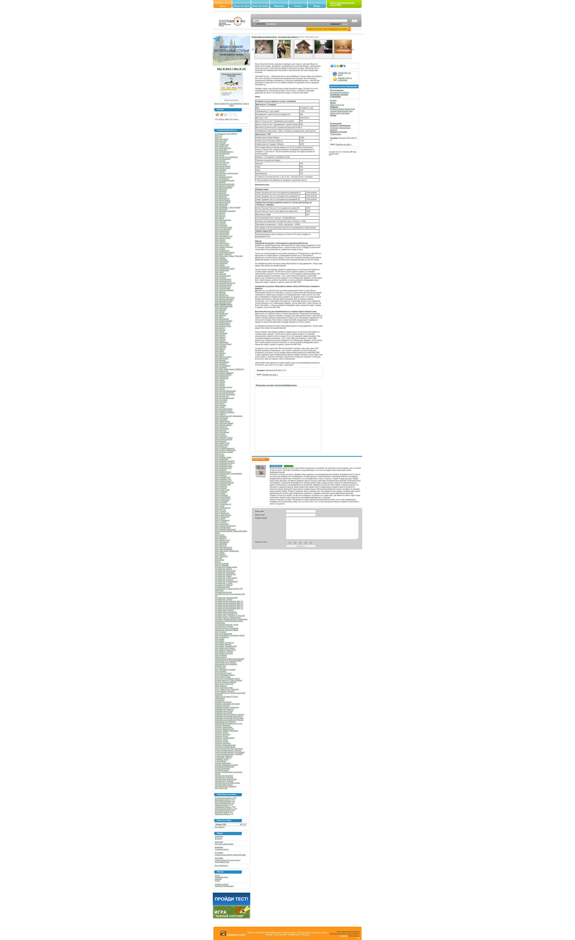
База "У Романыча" (222, 520)
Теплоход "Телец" (221, 740)
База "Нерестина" (221, 371)
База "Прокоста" (221, 427)
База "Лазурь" (220, 335)
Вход (358, 937)
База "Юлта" (219, 560)
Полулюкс (334, 128)
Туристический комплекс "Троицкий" (229, 754)
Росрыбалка (219, 700)
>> (353, 49)
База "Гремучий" (221, 225)
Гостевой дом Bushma (223, 592)
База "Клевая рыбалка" (223, 321)
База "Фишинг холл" (222, 540)
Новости (251, 932)
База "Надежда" (221, 367)
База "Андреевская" (222, 153)
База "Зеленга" (220, 277)
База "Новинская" (221, 378)
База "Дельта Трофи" (223, 238)
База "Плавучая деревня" (224, 412)
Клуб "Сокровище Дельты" (225, 675)
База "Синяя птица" (222, 490)
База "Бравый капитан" (223, 177)
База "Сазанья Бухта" (223, 481)
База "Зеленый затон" (223, 281)
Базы (222, 6)
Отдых (217, 881)
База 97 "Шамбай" (222, 565)
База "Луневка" (220, 346)
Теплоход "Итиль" (221, 732)
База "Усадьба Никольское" (225, 529)
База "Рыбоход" (221, 475)
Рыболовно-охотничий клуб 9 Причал (229, 720)
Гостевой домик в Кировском (226, 612)
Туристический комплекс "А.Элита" (228, 750)
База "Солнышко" (221, 495)
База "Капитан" (220, 310)
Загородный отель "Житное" (225, 662)
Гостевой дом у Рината (223, 599)
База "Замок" (220, 265)
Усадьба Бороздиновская (224, 767)
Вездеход (218, 838)
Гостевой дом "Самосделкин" (226, 578)
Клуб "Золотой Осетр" (223, 673)
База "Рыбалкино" (222, 459)
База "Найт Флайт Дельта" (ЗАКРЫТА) (229, 369)
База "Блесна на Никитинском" (226, 173)
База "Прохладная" (222, 432)
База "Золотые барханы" (224, 290)
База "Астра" (220, 155)
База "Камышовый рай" (224, 306)
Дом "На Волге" (221, 632)
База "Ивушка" (220, 294)
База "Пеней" (220, 407)
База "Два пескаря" (222, 232)
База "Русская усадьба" (224, 452)
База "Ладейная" (221, 333)
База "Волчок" (220, 213)
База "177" (219, 135)
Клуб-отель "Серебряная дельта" (227, 678)
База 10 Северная (222, 563)
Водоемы (279, 6)
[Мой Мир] (341, 66)
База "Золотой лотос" (223, 286)
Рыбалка (218, 879)
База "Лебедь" (220, 339)
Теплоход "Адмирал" (222, 725)
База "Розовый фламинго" (225, 448)
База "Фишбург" (221, 538)
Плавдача (218, 695)
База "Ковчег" (220, 328)
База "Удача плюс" (222, 524)
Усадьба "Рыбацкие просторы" (226, 765)
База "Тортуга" (220, 509)
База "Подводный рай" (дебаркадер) (228, 416)
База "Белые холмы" (223, 168)
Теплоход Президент (223, 743)
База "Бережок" (221, 170)
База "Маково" (220, 353)
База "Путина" (220, 434)
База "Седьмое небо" (223, 484)
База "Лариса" (220, 337)
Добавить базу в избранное (345, 79)
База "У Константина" (223, 515)
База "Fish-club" (221, 141)
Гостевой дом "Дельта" (223, 569)
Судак (342, 113)
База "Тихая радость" (223, 504)
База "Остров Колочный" (224, 393)
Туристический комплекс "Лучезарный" (230, 752)
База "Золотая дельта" (223, 285)
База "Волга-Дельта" (222, 200)
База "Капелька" (221, 308)
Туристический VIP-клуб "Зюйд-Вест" (229, 749)
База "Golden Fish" (222, 144)
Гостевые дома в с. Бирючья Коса (228, 617)
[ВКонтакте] (332, 66)
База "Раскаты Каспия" (223, 439)
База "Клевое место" (223, 322)
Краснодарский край (222, 803)
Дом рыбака (219, 641)
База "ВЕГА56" (220, 182)
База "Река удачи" (222, 445)
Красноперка (342, 111)
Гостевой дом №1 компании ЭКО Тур (229, 601)
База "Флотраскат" (222, 542)
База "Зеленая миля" (223, 276)
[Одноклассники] (338, 66)
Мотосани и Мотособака (224, 844)
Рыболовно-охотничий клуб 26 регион (229, 718)
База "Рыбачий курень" (224, 466)
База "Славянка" (221, 491)
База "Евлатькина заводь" (225, 252)
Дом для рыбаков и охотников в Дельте (230, 635)
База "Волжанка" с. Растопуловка (227, 207)
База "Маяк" (219, 355)
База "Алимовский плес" (224, 152)
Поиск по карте (241, 6)
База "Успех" (220, 535)
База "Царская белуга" (223, 547)
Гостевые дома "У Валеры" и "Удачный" (230, 615)
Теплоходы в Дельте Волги (225, 747)
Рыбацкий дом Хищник (223, 713)
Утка (342, 105)
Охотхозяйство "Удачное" (224, 691)
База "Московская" (222, 362)
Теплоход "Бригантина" (223, 727)
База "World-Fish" (221, 146)
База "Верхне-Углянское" (224, 186)
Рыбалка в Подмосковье (224, 886)
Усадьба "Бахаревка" (223, 763)
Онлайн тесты (294, 934)
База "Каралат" (220, 315)
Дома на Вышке (221, 655)
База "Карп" (219, 317)
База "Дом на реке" (222, 243)
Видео (317, 6)
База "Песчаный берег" (224, 409)
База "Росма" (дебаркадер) (225, 450)
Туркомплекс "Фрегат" (223, 758)
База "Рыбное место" (223, 472)
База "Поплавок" (221, 419)
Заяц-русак (335, 105)
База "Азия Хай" (221, 150)
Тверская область (222, 805)
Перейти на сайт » (270, 375)
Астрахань (271, 24)
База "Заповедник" (222, 270)
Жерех (347, 109)
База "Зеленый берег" (223, 279)
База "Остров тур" (222, 396)
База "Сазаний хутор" (223, 479)
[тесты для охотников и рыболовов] (231, 905)
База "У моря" (220, 518)
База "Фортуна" (221, 545)
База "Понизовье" (221, 418)
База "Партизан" (221, 401)
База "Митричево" (222, 358)
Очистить (345, 24)
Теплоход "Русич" (221, 736)
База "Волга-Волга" (222, 198)
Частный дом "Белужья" (224, 776)
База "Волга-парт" (222, 204)
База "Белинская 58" (222, 166)
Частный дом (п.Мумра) (224, 777)
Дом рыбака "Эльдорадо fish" (226, 646)
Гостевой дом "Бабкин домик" (226, 567)
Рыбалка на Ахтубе (222, 705)
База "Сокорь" (220, 493)
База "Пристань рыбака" (224, 423)
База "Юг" (218, 558)
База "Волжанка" (221, 205)
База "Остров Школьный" (224, 398)
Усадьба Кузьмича (222, 770)
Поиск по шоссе (260, 6)
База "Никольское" (222, 376)
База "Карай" (220, 312)
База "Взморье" (221, 191)
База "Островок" (221, 400)
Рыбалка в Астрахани (223, 702)
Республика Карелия (223, 801)
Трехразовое (335, 134)
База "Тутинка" (220, 511)
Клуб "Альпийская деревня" (225, 669)
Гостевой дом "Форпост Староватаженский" (224, 586)
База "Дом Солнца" (222, 245)
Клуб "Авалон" (220, 668)
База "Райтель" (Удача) (224, 437)
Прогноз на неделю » (231, 100)
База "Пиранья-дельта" (223, 410)
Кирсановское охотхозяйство (226, 664)
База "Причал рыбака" (223, 425)
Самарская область (222, 814)
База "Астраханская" (223, 159)
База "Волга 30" (221, 197)
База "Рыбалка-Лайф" (223, 457)
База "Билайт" (220, 171)
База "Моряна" (220, 360)
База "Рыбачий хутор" (223, 468)
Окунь (332, 113)
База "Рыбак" (220, 455)
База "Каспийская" (222, 319)
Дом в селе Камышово (223, 633)
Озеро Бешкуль (221, 686)
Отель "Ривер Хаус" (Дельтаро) (227, 689)
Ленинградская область (224, 809)
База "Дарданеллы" (222, 231)
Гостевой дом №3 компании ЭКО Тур (229, 605)
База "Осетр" (220, 389)
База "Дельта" (220, 240)
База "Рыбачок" (221, 470)
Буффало (334, 109)
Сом (337, 113)
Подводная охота (221, 877)
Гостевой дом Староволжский (226, 597)
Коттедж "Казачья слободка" (225, 682)
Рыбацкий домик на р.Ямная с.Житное (229, 714)
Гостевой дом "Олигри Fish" (225, 574)
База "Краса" (220, 331)
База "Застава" (220, 274)
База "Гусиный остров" (223, 227)
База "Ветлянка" (221, 189)
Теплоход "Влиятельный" (224, 729)
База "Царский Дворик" (223, 549)
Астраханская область (223, 798)
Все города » (220, 827)
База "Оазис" (220, 380)
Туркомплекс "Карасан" (224, 756)
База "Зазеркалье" (222, 261)
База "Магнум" (220, 348)
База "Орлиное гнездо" (223, 387)
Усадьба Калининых (222, 768)
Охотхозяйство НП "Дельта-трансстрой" (230, 693)
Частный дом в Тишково (224, 781)
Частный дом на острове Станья (227, 783)
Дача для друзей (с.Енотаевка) (226, 628)
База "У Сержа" (221, 522)
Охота (217, 875)
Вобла (341, 109)
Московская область (223, 800)
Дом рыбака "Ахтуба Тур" (224, 642)
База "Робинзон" (221, 446)
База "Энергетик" (221, 556)
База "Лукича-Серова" (223, 344)
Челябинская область (223, 807)
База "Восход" (220, 216)
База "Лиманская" (222, 342)
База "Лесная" (220, 340)
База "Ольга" (220, 384)
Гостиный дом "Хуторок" (224, 626)
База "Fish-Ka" (220, 143)
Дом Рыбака (219, 639)
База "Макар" (220, 349)
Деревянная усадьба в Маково (226, 630)
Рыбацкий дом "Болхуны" (224, 709)
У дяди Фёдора (220, 761)
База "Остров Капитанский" (225, 391)
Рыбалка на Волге (222, 884)
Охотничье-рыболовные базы (269, 932)
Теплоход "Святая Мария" (225, 738)
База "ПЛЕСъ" (220, 414)
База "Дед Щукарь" (222, 234)
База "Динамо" (220, 241)
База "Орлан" (220, 385)
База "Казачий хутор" (223, 304)
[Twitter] (335, 66)
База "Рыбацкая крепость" (225, 463)
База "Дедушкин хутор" (224, 236)
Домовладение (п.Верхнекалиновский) (229, 659)
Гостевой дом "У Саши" (224, 583)
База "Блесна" (220, 175)
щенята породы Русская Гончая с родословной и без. (227, 861)
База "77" (218, 137)
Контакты (306, 934)
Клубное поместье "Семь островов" (228, 680)
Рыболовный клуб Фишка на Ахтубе (228, 723)
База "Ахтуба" (220, 161)
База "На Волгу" (221, 364)
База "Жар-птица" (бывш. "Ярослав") (229, 256)
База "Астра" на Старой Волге (226, 157)
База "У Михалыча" (222, 517)
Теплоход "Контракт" (222, 734)
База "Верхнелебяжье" (223, 188)
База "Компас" (220, 330)
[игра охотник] (231, 918)
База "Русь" (219, 454)
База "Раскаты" (221, 441)
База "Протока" (220, 430)
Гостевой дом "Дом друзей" (225, 571)
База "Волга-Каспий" (222, 202)
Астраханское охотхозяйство (226, 134)
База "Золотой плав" (222, 288)
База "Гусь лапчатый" (223, 229)
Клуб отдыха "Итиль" (223, 677)
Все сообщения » (221, 865)
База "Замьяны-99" (222, 267)
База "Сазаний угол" (222, 477)
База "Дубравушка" (222, 250)
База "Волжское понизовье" (225, 211)
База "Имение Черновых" (224, 299)
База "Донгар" (220, 249)
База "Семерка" (221, 488)
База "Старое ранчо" (223, 499)
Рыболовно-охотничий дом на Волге (228, 716)
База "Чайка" (220, 553)
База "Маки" (219, 351)
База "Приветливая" (222, 421)
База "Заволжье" (221, 259)
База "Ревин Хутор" (222, 443)
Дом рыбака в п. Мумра (224, 651)
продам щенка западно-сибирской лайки (230, 855)
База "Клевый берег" (222, 324)
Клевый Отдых (220, 666)
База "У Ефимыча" (222, 513)
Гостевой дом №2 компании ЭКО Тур (229, 603)
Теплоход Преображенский (225, 745)
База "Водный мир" (222, 195)
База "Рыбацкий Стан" (223, 464)
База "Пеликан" (221, 405)
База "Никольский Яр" (223, 375)
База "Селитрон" (221, 486)
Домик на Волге (221, 657)
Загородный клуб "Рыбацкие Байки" (228, 660)
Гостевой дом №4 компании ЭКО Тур (229, 606)
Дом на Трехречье (222, 637)
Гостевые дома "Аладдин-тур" (226, 614)
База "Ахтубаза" (221, 164)
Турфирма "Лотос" (222, 759)
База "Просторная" (222, 428)
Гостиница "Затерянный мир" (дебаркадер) (231, 619)
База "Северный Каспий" (224, 482)
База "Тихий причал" (223, 508)
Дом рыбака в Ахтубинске (225, 648)
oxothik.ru (344, 936)
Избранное (335, 24)
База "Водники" (220, 193)
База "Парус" (220, 403)
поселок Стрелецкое (339, 96)
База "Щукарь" (220, 554)
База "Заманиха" (221, 263)
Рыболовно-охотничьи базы (264, 37)
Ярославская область (223, 810)
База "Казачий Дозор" (223, 303)
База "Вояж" (219, 218)
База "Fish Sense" (221, 139)
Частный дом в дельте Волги (226, 779)
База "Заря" (219, 272)
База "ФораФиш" (221, 544)
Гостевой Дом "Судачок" (224, 580)
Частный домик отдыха (224, 785)
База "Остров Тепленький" (225, 394)
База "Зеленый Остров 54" (225, 283)
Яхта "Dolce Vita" (221, 788)
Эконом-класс (345, 128)
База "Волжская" (221, 209)
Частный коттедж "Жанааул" (225, 786)
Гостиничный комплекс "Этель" (227, 624)
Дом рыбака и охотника (224, 653)
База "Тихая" (220, 506)
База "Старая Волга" (222, 497)
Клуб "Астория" (220, 671)
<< (253, 49)
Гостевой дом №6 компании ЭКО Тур (229, 608)
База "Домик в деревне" (224, 247)
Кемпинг (333, 130)
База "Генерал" (220, 222)
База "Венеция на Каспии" (225, 184)
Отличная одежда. (222, 849)
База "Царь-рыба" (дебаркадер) (227, 551)
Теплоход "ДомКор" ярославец (226, 731)
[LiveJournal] (344, 66)
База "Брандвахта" (222, 179)
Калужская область (222, 812)
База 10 (218, 562)
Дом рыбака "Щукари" (223, 644)
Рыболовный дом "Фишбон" (225, 722)
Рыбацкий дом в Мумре (224, 711)
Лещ (350, 111)
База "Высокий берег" (223, 220)
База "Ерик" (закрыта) (223, 254)
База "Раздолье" (221, 436)
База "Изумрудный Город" (225, 297)
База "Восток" (220, 214)
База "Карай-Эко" (221, 313)
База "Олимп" (220, 382)
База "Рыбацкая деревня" (224, 461)
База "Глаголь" (220, 223)
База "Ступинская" (222, 500)
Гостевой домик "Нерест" (224, 610)
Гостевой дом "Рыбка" (223, 576)
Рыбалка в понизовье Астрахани (227, 704)
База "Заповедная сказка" (225, 268)
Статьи (298, 6)
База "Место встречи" (223, 357)
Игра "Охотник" (280, 934)
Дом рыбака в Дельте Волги (225, 650)
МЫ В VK (240, 68)
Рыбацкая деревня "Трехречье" (227, 707)
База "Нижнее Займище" (224, 373)
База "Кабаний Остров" (224, 301)
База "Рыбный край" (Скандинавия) (228, 473)
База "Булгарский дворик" (224, 180)
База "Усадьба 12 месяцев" (225, 526)
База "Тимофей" (221, 502)
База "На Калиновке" (223, 366)
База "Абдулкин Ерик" (223, 148)
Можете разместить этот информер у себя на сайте (231, 104)
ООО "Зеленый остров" (224, 687)
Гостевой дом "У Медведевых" (226, 581)
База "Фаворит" (221, 536)
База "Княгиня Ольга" (223, 326)
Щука (347, 113)
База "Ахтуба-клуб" (222, 162)
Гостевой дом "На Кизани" (225, 572)
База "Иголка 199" (222, 295)
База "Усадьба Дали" (223, 527)
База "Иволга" (220, 292)
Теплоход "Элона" (222, 741)
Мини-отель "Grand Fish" (224, 684)
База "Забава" (220, 258)
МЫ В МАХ (224, 68)
